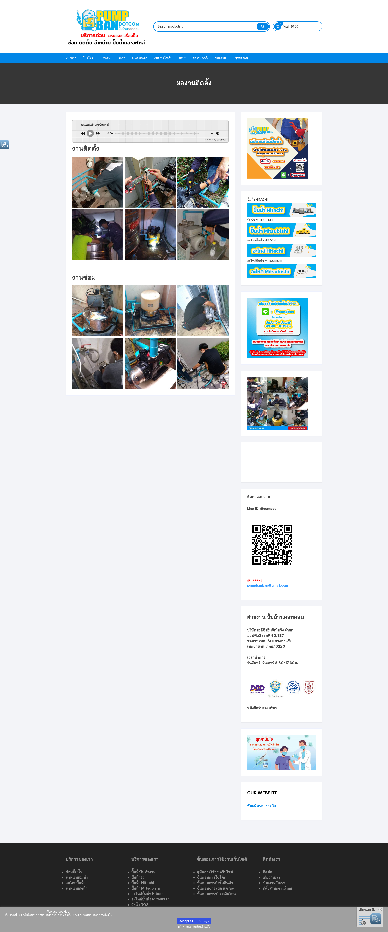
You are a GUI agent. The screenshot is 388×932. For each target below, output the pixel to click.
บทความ (220, 58)
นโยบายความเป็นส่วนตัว (194, 927)
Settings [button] (204, 921)
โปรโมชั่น (89, 58)
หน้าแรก (71, 58)
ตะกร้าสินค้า (139, 58)
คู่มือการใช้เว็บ (163, 58)
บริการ (121, 58)
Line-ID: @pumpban (263, 509)
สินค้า (106, 58)
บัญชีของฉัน (240, 58)
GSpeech (221, 139)
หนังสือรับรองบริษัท (262, 708)
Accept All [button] (186, 921)
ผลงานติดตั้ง (200, 58)
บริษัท (182, 58)
